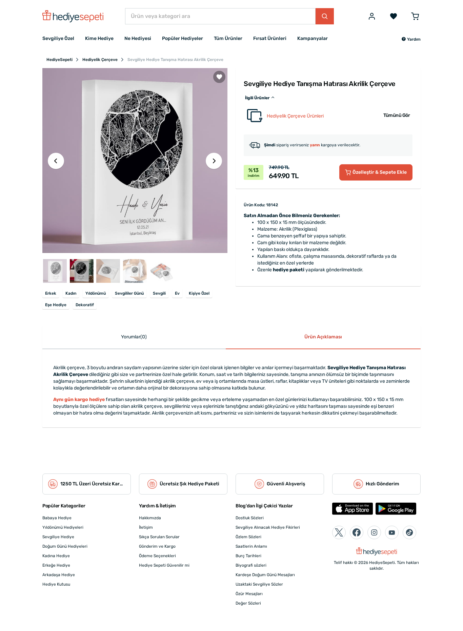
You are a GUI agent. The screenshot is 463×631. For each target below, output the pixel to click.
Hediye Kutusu (56, 584)
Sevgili (159, 293)
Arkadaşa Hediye (58, 574)
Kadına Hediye (56, 555)
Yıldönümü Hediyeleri (62, 527)
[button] (411, 39)
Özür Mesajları (249, 593)
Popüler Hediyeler (182, 38)
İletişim (146, 527)
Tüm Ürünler (228, 38)
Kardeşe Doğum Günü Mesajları (265, 574)
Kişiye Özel (199, 293)
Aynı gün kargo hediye (79, 399)
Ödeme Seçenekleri (157, 555)
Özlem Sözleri (248, 536)
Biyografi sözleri (251, 565)
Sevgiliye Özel (58, 38)
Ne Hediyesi (137, 38)
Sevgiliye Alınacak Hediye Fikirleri (268, 527)
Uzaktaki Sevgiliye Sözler (259, 584)
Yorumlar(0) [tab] (134, 337)
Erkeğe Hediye (56, 565)
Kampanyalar (312, 38)
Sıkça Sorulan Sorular (159, 536)
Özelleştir (380, 172)
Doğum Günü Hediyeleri (64, 546)
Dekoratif (85, 304)
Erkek (50, 293)
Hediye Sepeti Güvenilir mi (164, 565)
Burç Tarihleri (248, 555)
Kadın (70, 293)
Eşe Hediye (55, 304)
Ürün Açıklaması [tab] (323, 337)
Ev (177, 293)
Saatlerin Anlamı (251, 546)
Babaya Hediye (57, 518)
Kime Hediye (99, 38)
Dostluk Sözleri (250, 518)
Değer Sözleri (248, 603)
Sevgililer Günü (129, 293)
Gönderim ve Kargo (157, 546)
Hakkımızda (150, 518)
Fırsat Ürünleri (269, 38)
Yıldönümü (95, 293)
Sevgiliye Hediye (58, 536)
